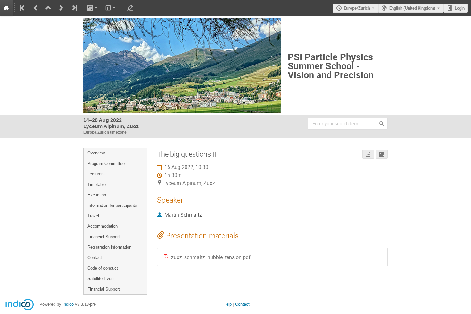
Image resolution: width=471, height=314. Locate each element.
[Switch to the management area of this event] (130, 8)
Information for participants (112, 205)
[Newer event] (61, 8)
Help (227, 304)
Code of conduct (102, 268)
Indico (68, 304)
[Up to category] (48, 8)
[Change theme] (111, 8)
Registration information (109, 247)
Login (460, 8)
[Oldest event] (22, 8)
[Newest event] (73, 8)
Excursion (96, 194)
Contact (94, 257)
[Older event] (35, 8)
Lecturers (96, 173)
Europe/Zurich (357, 8)
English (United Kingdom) (412, 8)
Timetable (96, 184)
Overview (96, 153)
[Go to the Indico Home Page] (6, 8)
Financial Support (103, 236)
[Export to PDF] (368, 154)
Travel (93, 216)
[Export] (93, 8)
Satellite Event (101, 278)
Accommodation (102, 226)
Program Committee (106, 163)
